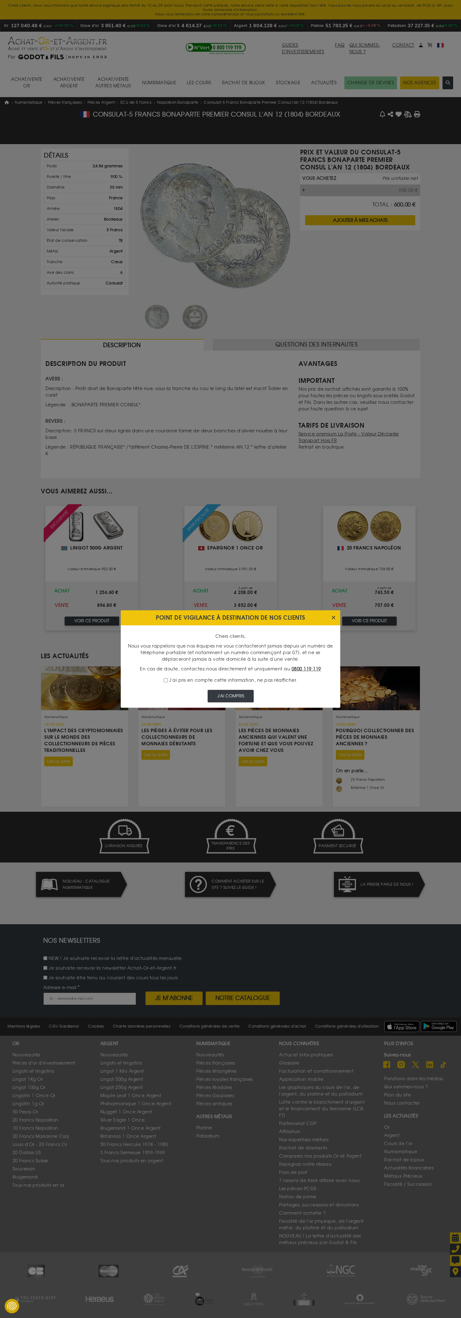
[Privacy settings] (12, 1306)
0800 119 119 (306, 669)
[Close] (333, 618)
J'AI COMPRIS (230, 696)
